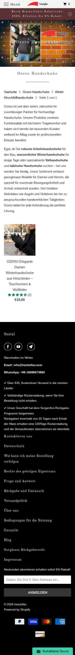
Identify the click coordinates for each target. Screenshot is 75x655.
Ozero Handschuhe (36, 92)
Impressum (13, 560)
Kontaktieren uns (18, 436)
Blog (7, 540)
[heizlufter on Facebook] (9, 347)
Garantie (11, 530)
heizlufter (20, 604)
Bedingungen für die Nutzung (28, 520)
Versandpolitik (15, 501)
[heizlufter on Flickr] (25, 347)
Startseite (11, 92)
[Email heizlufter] (32, 347)
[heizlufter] (37, 4)
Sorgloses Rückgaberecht (24, 550)
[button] (18, 295)
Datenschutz (14, 446)
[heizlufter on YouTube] (19, 347)
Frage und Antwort (20, 481)
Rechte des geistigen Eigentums (30, 471)
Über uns (11, 510)
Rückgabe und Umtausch (24, 491)
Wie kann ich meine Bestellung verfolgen (29, 458)
